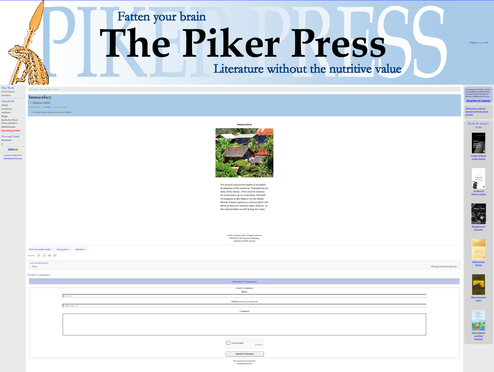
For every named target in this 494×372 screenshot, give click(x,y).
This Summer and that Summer (478, 335)
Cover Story (8, 91)
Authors (6, 112)
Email (244, 301)
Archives (6, 108)
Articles (6, 95)
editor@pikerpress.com (13, 158)
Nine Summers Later (478, 299)
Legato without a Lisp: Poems (478, 157)
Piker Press (33, 89)
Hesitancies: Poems (478, 263)
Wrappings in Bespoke (478, 228)
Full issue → (80, 249)
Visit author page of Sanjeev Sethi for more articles (476, 111)
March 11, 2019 (45, 89)
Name (244, 291)
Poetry (56, 89)
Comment (244, 311)
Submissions (8, 126)
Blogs (4, 116)
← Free (33, 266)
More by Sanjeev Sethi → (40, 249)
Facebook (6, 140)
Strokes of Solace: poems (478, 192)
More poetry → (64, 249)
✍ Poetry (46, 107)
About (4, 105)
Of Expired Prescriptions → (445, 266)
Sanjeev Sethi (41, 102)
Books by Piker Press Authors (9, 121)
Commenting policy (244, 363)
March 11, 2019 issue (251, 238)
